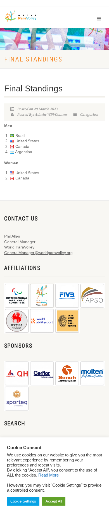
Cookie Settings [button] (23, 501)
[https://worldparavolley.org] (24, 16)
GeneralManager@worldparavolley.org (38, 252)
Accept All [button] (54, 501)
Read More (48, 475)
